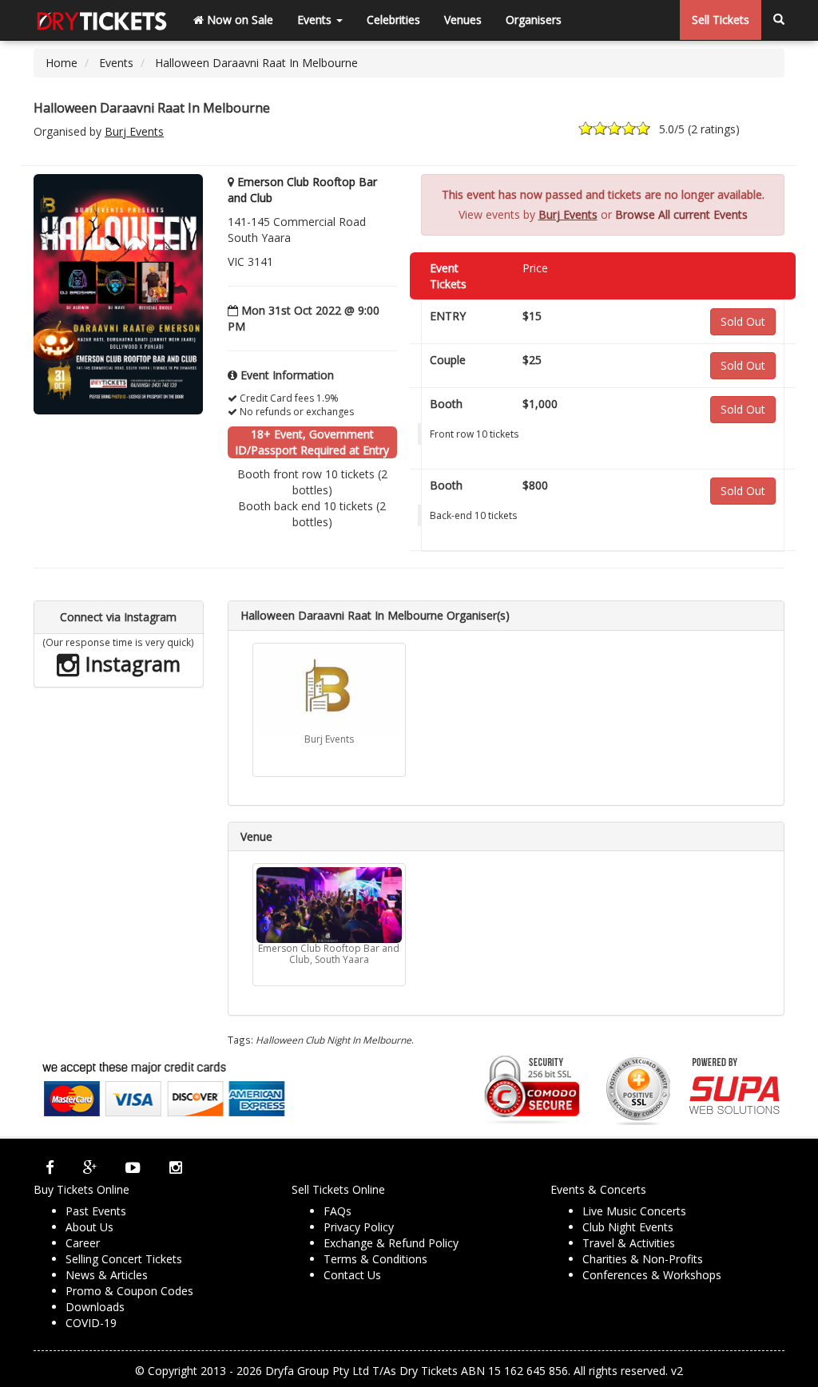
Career (83, 1242)
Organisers (534, 19)
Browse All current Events (681, 214)
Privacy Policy (359, 1226)
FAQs (337, 1211)
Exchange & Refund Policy (391, 1242)
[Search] (778, 20)
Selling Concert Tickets (124, 1258)
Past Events (96, 1211)
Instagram (130, 663)
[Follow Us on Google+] (90, 1167)
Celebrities (393, 19)
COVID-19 (91, 1322)
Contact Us (352, 1274)
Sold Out (743, 321)
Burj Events (134, 131)
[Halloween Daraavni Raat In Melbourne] (118, 293)
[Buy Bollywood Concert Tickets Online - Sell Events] (101, 20)
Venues (463, 19)
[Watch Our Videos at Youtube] (133, 1167)
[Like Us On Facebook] (50, 1167)
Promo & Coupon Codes (129, 1290)
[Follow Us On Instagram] (175, 1167)
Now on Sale (238, 19)
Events (316, 19)
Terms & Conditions (375, 1258)
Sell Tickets (720, 19)
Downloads (95, 1306)
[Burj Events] (329, 690)
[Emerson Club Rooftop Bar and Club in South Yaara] (329, 905)
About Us (89, 1226)
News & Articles (107, 1274)
